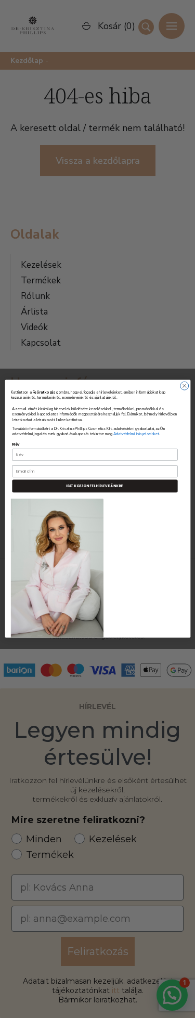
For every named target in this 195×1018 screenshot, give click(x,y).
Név (16, 445)
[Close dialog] (184, 386)
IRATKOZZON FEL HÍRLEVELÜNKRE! (94, 486)
